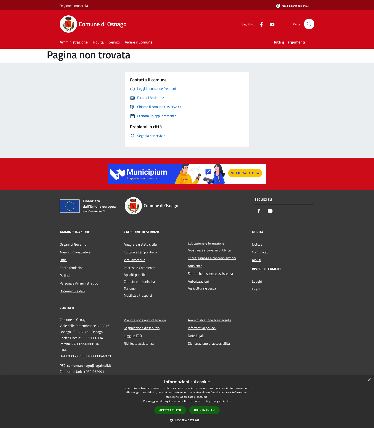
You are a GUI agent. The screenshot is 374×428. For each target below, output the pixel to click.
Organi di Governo (73, 244)
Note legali (196, 335)
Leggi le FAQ (133, 335)
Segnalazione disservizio (142, 327)
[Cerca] (309, 24)
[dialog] (187, 401)
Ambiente (195, 265)
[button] (186, 420)
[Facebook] (259, 24)
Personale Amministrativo (79, 283)
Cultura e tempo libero (140, 252)
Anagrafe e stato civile (140, 244)
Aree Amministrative (75, 252)
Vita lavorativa (134, 259)
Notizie (257, 244)
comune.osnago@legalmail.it (89, 365)
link (228, 401)
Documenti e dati (72, 291)
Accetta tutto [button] (170, 410)
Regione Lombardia (74, 5)
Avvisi (256, 259)
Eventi (256, 289)
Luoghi (257, 281)
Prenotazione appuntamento (145, 320)
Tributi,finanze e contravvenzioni (212, 258)
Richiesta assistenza (139, 343)
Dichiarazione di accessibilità (209, 343)
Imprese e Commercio (139, 267)
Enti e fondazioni (72, 267)
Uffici (63, 259)
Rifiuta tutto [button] (204, 410)
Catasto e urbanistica (139, 281)
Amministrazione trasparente (209, 320)
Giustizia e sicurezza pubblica (209, 250)
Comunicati (260, 252)
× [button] (369, 380)
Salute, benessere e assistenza (210, 273)
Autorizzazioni (198, 281)
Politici (65, 275)
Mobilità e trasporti (138, 295)
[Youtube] (270, 24)
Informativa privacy (202, 327)
